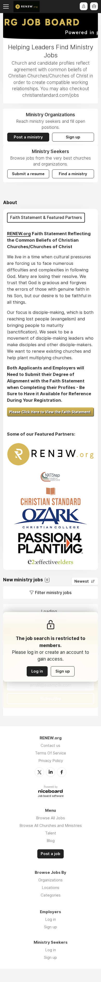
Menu (7, 6)
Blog (51, 840)
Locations (50, 887)
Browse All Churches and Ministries (50, 825)
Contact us (50, 745)
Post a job (50, 853)
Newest (81, 581)
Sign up (73, 137)
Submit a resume (28, 174)
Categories (51, 895)
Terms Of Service (50, 753)
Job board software (50, 796)
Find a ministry (73, 174)
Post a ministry (28, 137)
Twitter (39, 772)
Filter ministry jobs (53, 592)
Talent (50, 833)
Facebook (61, 772)
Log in (37, 671)
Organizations (50, 879)
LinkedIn (50, 772)
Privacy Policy (50, 760)
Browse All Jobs (50, 817)
